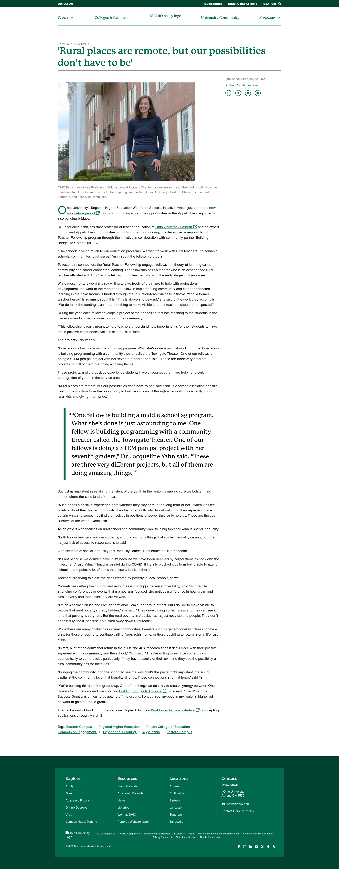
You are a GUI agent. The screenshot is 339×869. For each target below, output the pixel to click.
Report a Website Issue (133, 821)
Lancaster (176, 807)
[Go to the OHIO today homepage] (165, 18)
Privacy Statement (162, 837)
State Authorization (186, 837)
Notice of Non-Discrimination (258, 833)
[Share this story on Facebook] (228, 93)
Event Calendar (128, 786)
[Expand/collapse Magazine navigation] (278, 17)
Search (269, 4)
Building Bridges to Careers (142, 691)
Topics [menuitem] (63, 17)
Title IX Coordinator (210, 837)
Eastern (175, 800)
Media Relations (243, 4)
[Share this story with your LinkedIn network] (258, 93)
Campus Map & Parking (81, 821)
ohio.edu (65, 4)
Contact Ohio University (237, 811)
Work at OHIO (127, 814)
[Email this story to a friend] (248, 93)
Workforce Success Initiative (175, 710)
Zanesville (176, 821)
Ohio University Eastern (176, 226)
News (121, 800)
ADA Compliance (106, 833)
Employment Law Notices (157, 833)
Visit (69, 814)
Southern (176, 814)
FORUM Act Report (184, 833)
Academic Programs (79, 800)
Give (69, 793)
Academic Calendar (131, 793)
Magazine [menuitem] (267, 17)
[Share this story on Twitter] (238, 93)
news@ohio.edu (238, 804)
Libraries (123, 807)
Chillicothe (177, 793)
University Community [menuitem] (220, 18)
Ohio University (82, 846)
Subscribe (213, 4)
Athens (174, 786)
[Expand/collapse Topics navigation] (72, 17)
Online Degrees (76, 807)
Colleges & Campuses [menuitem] (112, 18)
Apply (70, 786)
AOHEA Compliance (129, 833)
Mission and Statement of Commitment (218, 833)
